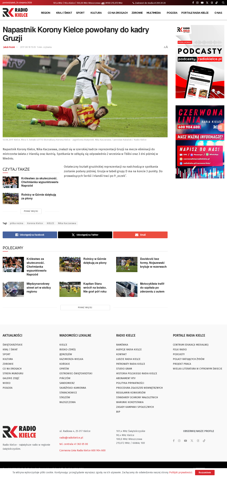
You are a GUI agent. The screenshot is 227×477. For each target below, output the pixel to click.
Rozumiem (205, 472)
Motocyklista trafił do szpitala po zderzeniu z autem (152, 287)
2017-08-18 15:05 (28, 47)
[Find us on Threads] (212, 2)
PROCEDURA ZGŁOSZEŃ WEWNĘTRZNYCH (139, 387)
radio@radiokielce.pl (71, 437)
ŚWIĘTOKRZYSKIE (13, 344)
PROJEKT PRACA (182, 363)
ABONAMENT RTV (125, 378)
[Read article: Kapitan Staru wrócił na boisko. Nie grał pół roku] (70, 289)
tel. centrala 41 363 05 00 (73, 444)
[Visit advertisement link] (200, 61)
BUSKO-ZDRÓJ (67, 349)
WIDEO (6, 383)
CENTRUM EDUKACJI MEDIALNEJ (190, 344)
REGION (45, 12)
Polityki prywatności (180, 472)
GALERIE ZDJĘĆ (11, 378)
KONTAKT (121, 354)
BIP (118, 411)
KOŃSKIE (64, 363)
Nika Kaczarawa (67, 223)
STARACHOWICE (68, 392)
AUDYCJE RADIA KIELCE (129, 349)
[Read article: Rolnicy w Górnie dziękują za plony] (11, 198)
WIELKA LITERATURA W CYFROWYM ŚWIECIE (197, 368)
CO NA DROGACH (118, 12)
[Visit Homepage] (16, 13)
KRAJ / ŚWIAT (64, 12)
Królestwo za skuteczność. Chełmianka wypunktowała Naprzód (39, 182)
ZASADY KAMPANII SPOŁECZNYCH (135, 407)
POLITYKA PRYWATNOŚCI (130, 383)
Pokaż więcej (31, 211)
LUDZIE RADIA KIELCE (128, 359)
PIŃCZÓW (64, 378)
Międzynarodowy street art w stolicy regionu (39, 287)
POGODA (172, 12)
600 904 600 (98, 450)
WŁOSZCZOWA (67, 402)
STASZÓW (64, 397)
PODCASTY (179, 354)
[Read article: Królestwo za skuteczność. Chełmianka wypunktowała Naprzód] (11, 182)
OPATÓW (64, 368)
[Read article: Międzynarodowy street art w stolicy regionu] (13, 289)
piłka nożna (16, 223)
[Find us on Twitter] (207, 2)
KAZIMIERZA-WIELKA (71, 359)
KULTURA (96, 12)
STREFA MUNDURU (13, 373)
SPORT (80, 12)
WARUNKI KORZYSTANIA (129, 402)
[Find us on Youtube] (202, 2)
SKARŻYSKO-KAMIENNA (72, 387)
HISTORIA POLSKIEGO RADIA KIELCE (136, 373)
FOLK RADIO (180, 349)
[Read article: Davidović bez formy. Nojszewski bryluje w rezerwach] (126, 264)
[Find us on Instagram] (197, 2)
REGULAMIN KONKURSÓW (131, 392)
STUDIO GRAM (124, 368)
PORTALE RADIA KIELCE (195, 12)
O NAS (218, 12)
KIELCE (50, 223)
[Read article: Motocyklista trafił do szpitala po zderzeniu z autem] (126, 289)
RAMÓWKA (122, 344)
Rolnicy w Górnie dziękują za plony (38, 196)
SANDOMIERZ (67, 383)
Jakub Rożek (9, 47)
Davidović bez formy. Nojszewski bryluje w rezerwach (153, 263)
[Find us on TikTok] (216, 2)
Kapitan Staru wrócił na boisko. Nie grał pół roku (95, 287)
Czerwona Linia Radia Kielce (75, 450)
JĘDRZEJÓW (65, 354)
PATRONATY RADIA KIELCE (130, 363)
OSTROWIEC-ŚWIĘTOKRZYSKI (75, 373)
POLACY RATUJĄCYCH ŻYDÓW (188, 359)
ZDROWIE (137, 12)
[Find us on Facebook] (193, 2)
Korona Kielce (35, 223)
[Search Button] (223, 2)
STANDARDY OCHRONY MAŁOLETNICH (137, 397)
